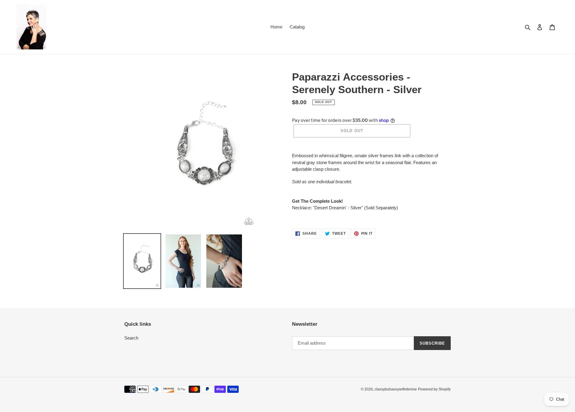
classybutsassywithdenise (396, 389)
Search (131, 337)
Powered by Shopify (434, 389)
